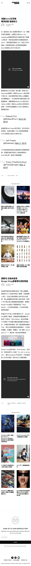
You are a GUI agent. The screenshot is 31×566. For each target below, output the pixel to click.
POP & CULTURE (11, 175)
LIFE (17, 175)
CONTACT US (24, 560)
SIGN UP (15, 542)
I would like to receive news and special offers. (16, 546)
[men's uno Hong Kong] (15, 3)
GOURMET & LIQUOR (21, 403)
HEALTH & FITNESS (11, 403)
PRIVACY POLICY (8, 560)
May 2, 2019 (20, 143)
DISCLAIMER (16, 560)
